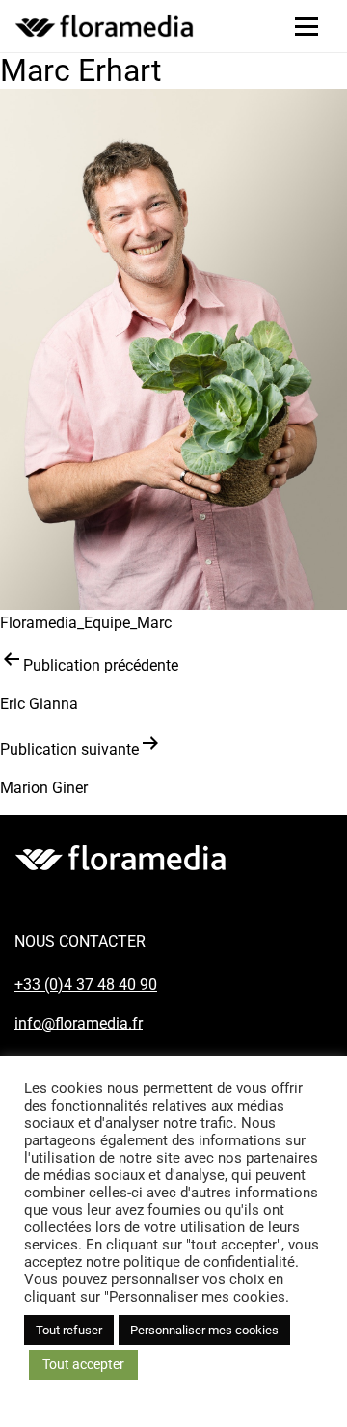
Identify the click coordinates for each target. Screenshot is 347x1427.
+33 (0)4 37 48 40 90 (85, 984)
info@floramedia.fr (78, 1023)
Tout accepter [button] (83, 1364)
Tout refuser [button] (69, 1330)
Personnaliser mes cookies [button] (204, 1330)
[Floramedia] (120, 857)
